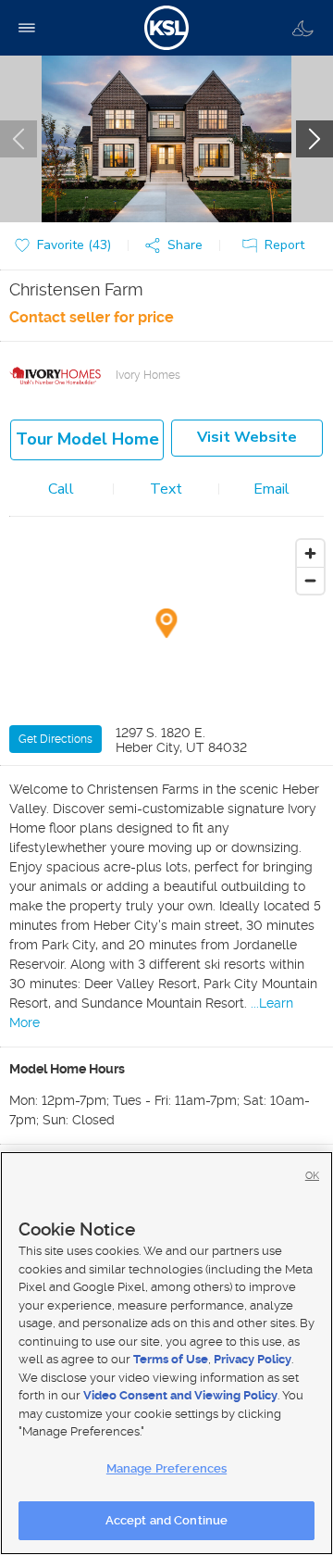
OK (312, 1176)
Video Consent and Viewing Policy (180, 1395)
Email (271, 489)
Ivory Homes (148, 375)
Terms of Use (170, 1359)
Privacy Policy (252, 1359)
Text (166, 489)
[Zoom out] (310, 580)
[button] (178, 246)
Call (61, 489)
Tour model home (87, 439)
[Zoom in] (310, 553)
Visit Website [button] (247, 437)
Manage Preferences (166, 1468)
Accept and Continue (166, 1520)
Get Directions (55, 739)
